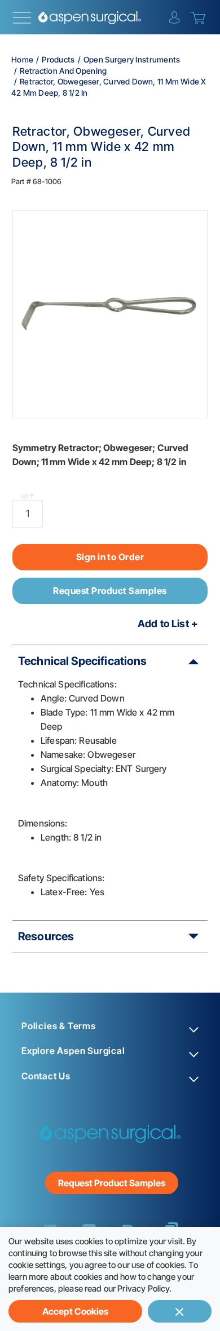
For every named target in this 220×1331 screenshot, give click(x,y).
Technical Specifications (82, 661)
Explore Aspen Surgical (73, 1051)
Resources (46, 936)
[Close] (180, 1311)
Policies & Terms (58, 1026)
